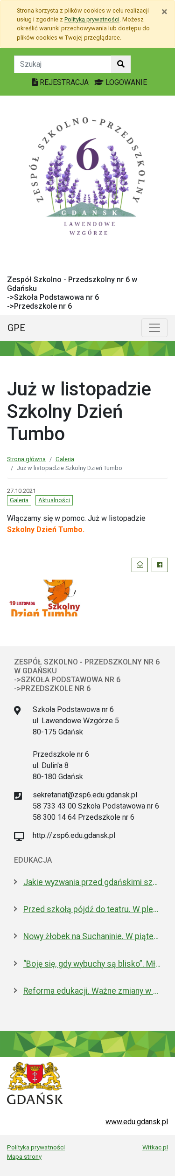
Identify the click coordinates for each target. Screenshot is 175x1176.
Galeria (65, 459)
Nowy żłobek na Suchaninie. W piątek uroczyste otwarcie (92, 936)
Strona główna (26, 459)
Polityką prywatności (91, 19)
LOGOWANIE (125, 82)
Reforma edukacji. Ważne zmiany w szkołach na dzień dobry (92, 991)
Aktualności (54, 500)
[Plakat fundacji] (44, 597)
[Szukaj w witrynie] (121, 64)
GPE (16, 327)
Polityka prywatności (36, 1147)
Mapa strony (24, 1156)
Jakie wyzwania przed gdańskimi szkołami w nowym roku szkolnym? (92, 882)
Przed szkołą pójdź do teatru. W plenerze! (92, 909)
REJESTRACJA (64, 82)
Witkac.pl (155, 1147)
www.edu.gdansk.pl (136, 1121)
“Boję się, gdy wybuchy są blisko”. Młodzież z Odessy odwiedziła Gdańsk (92, 963)
